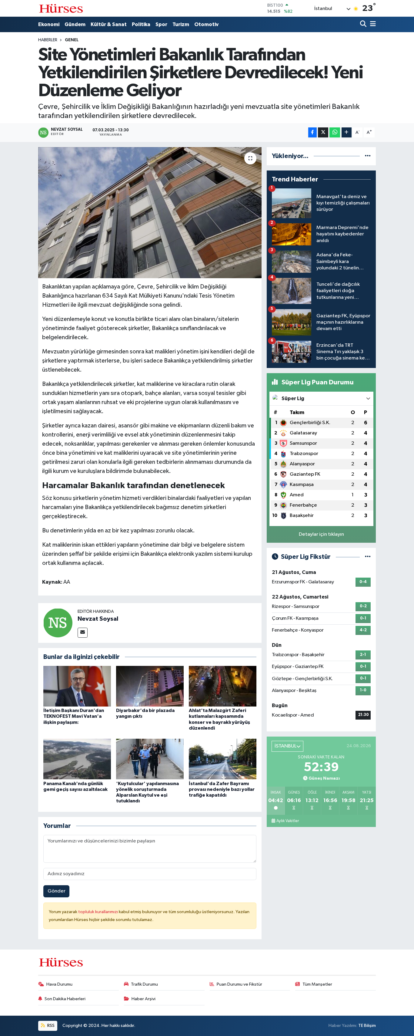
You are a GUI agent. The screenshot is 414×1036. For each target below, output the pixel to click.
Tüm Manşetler (317, 984)
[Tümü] (368, 156)
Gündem (75, 24)
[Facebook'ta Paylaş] (312, 132)
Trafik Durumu (144, 984)
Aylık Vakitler (287, 821)
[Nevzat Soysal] (57, 622)
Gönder (56, 891)
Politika (141, 24)
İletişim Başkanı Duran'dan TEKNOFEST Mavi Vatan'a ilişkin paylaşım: (73, 716)
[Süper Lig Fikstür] (368, 556)
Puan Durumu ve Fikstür (239, 984)
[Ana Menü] (372, 24)
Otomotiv (206, 24)
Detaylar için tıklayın (321, 534)
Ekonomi (48, 24)
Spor (161, 24)
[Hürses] (61, 8)
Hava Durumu (59, 984)
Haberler (47, 40)
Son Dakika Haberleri (65, 999)
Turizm (180, 24)
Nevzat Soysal (98, 619)
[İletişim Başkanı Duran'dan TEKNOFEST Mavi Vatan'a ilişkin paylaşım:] (77, 686)
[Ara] (364, 24)
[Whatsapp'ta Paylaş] (334, 132)
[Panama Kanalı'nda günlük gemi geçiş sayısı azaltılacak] (77, 758)
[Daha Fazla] (347, 132)
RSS (50, 1025)
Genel (71, 40)
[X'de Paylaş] (323, 132)
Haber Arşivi (143, 999)
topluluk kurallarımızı (98, 911)
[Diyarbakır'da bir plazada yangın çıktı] (150, 686)
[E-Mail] (83, 633)
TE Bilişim (367, 1025)
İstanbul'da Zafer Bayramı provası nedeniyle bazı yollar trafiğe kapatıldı (222, 789)
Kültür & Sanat (109, 24)
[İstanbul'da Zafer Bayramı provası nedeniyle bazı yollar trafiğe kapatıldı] (222, 758)
